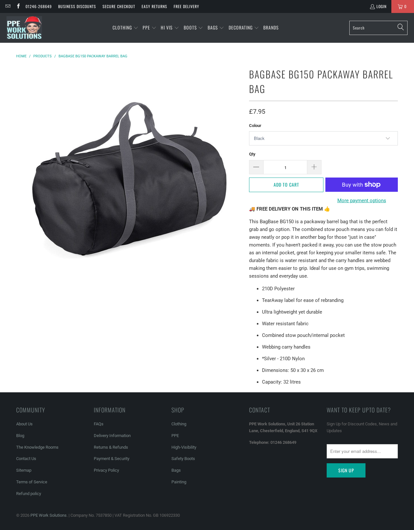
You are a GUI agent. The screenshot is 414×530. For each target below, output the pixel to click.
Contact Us (26, 458)
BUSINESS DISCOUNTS (77, 6)
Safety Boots (183, 458)
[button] (125, 28)
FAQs (99, 423)
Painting (178, 481)
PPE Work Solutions (48, 515)
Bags (176, 470)
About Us (24, 423)
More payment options (361, 200)
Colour (255, 125)
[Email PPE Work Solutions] (7, 6)
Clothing (178, 423)
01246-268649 (39, 6)
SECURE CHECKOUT (119, 6)
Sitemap (23, 470)
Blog (20, 435)
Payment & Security (111, 458)
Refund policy (28, 493)
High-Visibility (183, 447)
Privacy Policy (106, 470)
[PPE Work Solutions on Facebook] (17, 6)
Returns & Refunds (111, 447)
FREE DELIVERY (186, 6)
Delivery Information (112, 435)
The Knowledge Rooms (37, 447)
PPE (175, 435)
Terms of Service (31, 481)
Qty (252, 154)
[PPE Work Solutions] (24, 28)
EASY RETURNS (154, 6)
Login (381, 6)
